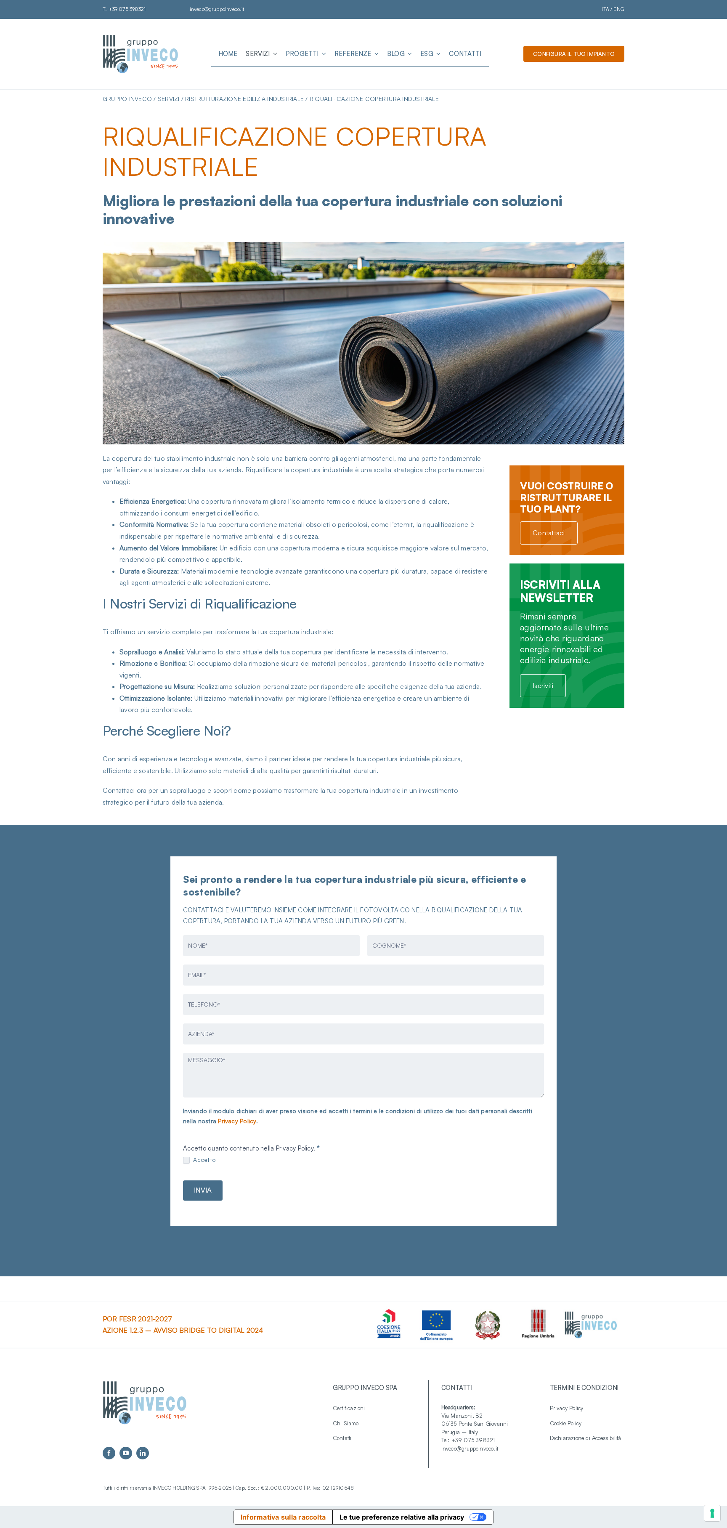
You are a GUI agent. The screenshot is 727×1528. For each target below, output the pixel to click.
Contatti (342, 1438)
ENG (618, 9)
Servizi (169, 98)
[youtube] (125, 1453)
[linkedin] (142, 1453)
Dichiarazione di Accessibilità (585, 1438)
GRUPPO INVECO (127, 98)
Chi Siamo (346, 1423)
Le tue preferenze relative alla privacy (402, 1517)
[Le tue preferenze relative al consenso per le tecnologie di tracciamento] (712, 1513)
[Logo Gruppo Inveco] (140, 37)
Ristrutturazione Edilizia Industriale (244, 98)
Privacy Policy (237, 1120)
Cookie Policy (566, 1423)
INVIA (203, 1190)
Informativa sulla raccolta (283, 1517)
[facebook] (109, 1453)
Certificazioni (349, 1408)
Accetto (203, 1159)
